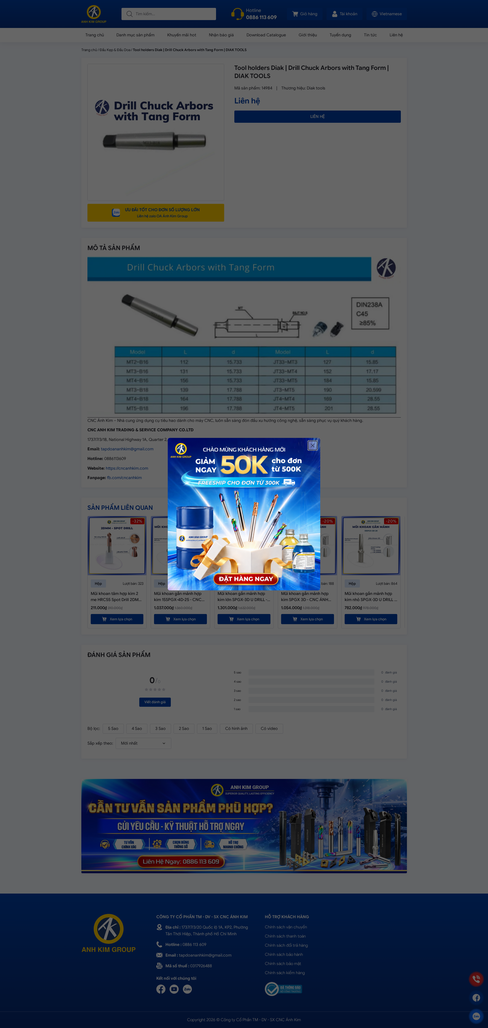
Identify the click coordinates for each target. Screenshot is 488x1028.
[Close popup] (312, 445)
